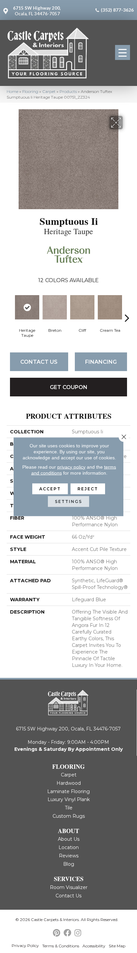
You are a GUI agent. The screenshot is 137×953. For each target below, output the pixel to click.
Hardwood (69, 783)
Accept (50, 488)
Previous (10, 307)
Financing (101, 362)
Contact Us (39, 362)
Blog (68, 864)
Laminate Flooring (68, 791)
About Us (68, 839)
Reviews (68, 856)
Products (68, 91)
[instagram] (77, 933)
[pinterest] (56, 933)
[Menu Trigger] (122, 52)
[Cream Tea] (110, 307)
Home (12, 91)
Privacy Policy (25, 945)
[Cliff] (82, 307)
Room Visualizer (68, 887)
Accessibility (93, 945)
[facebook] (67, 933)
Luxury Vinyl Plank (69, 799)
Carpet (49, 91)
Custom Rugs (69, 816)
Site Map (117, 945)
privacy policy (71, 466)
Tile (68, 808)
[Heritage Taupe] (27, 307)
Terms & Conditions (60, 945)
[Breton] (54, 307)
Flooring (30, 91)
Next (127, 307)
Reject (87, 488)
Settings (68, 501)
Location (69, 847)
